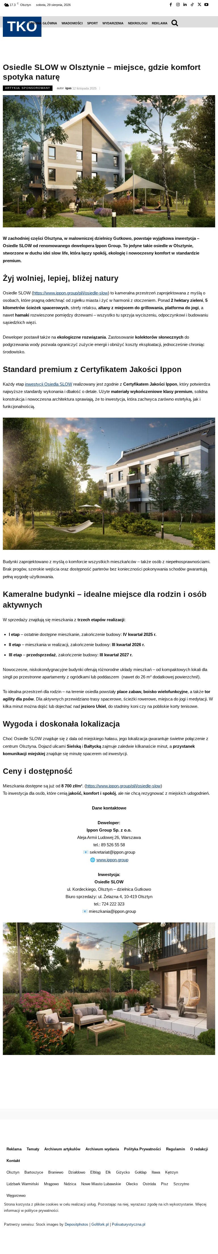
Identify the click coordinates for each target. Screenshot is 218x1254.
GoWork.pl (100, 1224)
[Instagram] (177, 4)
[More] (138, 1092)
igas (68, 88)
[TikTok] (192, 4)
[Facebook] (170, 4)
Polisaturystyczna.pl (128, 1224)
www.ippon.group (112, 859)
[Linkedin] (184, 4)
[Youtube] (206, 4)
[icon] (175, 22)
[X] (199, 4)
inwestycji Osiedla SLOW (48, 384)
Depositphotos (77, 1224)
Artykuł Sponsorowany (27, 87)
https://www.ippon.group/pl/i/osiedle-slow (70, 292)
